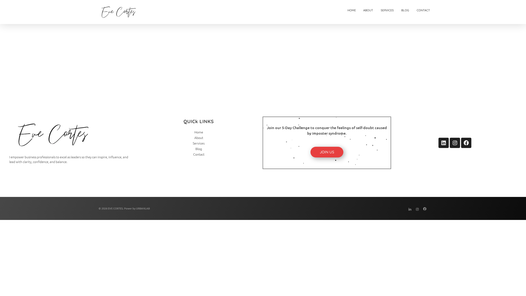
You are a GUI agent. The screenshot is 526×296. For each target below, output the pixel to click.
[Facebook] (466, 143)
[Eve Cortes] (167, 12)
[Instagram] (455, 143)
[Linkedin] (443, 143)
